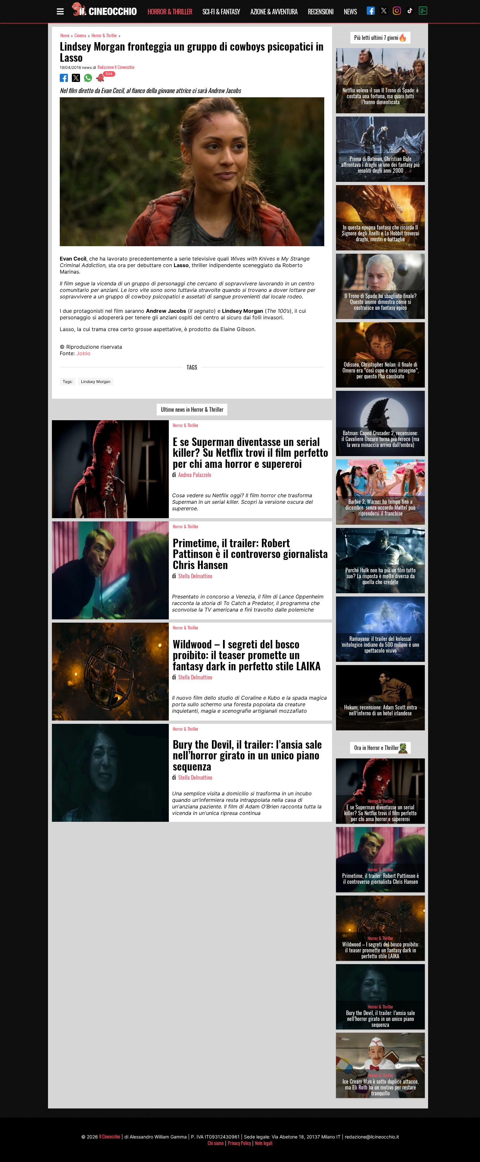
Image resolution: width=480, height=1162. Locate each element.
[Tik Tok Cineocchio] (407, 11)
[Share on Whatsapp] (88, 80)
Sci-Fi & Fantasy (221, 11)
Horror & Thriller (170, 11)
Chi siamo (216, 1142)
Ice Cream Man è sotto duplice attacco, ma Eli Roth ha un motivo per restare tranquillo (381, 1087)
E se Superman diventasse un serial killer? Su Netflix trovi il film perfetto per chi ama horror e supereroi (380, 813)
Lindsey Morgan (95, 381)
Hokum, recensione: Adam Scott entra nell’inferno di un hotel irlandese (380, 710)
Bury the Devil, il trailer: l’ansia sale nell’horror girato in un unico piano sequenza (380, 1018)
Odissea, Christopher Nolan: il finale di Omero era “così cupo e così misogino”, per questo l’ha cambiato (381, 370)
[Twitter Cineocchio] (381, 11)
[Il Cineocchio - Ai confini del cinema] (103, 11)
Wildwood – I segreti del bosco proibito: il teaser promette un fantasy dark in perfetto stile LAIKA (380, 950)
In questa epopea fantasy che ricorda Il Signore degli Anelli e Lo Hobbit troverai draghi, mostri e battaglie (380, 233)
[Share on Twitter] (76, 80)
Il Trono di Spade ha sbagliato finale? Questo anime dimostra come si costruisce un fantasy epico (380, 301)
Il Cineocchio (109, 1136)
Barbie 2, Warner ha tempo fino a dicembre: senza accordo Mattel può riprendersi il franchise (380, 507)
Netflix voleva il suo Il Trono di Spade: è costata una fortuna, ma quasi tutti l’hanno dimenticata (381, 96)
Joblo (83, 353)
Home (64, 35)
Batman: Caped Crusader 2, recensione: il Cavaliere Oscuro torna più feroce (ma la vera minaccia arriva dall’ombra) (380, 439)
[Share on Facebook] (64, 80)
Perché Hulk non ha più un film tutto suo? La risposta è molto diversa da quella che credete (380, 576)
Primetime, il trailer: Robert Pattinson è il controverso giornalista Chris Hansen (380, 878)
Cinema (80, 35)
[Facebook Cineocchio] (368, 11)
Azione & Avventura (273, 11)
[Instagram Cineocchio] (394, 11)
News (350, 11)
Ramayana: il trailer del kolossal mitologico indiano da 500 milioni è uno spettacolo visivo (380, 644)
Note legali (263, 1142)
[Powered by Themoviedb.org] (420, 11)
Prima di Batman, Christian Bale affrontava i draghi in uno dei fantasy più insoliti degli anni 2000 (380, 164)
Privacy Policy (239, 1142)
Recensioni (320, 11)
